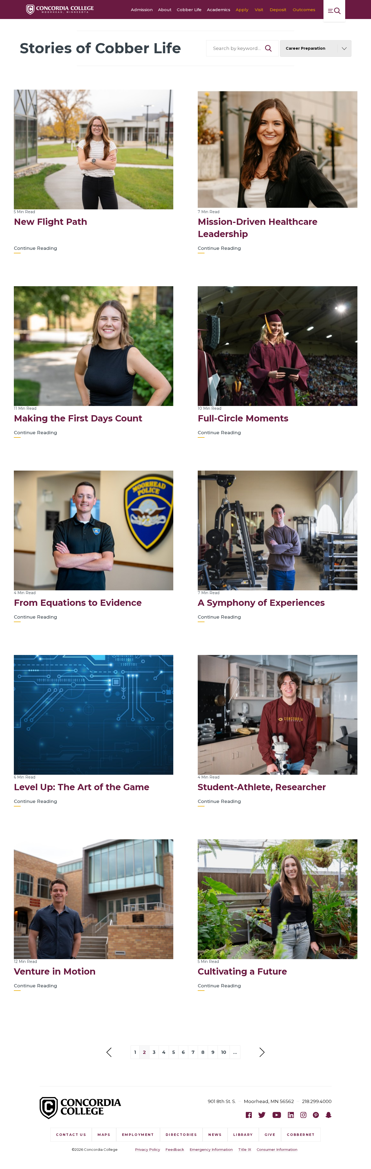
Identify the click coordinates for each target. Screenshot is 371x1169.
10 (223, 1052)
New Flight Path (50, 221)
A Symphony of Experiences (261, 602)
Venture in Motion (55, 971)
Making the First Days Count (78, 418)
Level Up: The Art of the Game (81, 787)
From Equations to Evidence (78, 602)
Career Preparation (305, 48)
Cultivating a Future (242, 971)
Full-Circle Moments (243, 418)
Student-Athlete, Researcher (262, 787)
